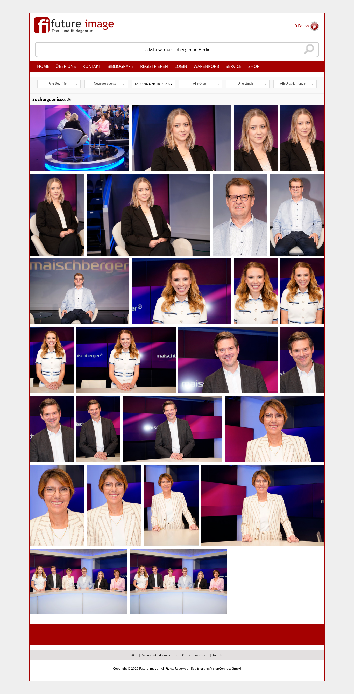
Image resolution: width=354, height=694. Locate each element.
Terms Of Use (182, 655)
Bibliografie (121, 66)
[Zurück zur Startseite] (74, 24)
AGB (134, 655)
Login (181, 66)
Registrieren (154, 66)
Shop (253, 66)
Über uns (66, 66)
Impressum (201, 655)
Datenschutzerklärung (155, 655)
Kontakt (92, 66)
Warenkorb (206, 66)
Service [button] (234, 66)
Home (43, 66)
